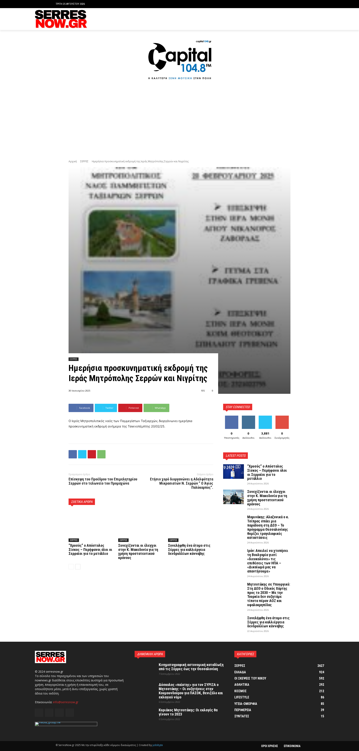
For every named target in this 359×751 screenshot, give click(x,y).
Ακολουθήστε (249, 417)
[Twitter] (315, 19)
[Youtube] (321, 19)
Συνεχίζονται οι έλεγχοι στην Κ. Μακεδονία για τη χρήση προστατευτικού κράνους (138, 551)
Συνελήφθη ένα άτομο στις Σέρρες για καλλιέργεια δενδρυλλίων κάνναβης (189, 549)
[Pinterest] (92, 454)
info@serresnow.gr (65, 702)
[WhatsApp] (101, 454)
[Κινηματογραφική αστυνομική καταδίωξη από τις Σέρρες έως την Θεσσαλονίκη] (145, 670)
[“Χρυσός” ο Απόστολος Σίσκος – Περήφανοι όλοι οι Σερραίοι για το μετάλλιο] (91, 526)
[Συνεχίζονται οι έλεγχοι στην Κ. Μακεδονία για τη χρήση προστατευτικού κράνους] (140, 526)
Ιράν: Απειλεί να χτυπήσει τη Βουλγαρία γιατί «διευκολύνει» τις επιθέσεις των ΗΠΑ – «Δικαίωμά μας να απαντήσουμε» (267, 560)
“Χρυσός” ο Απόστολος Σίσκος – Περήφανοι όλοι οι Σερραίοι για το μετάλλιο (90, 549)
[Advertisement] (179, 120)
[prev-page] (71, 566)
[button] (300, 4)
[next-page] (77, 566)
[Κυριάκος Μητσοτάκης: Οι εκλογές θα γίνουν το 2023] (145, 715)
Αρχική (73, 161)
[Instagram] (309, 19)
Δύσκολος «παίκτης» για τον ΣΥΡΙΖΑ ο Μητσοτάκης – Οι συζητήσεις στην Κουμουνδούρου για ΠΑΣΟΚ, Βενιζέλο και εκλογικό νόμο (191, 690)
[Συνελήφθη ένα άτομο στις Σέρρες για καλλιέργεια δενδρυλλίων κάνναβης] (190, 526)
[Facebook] (302, 19)
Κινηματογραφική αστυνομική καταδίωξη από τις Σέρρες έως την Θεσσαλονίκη (191, 666)
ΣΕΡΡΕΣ (84, 161)
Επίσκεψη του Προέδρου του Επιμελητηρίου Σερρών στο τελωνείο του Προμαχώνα (103, 481)
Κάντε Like (231, 417)
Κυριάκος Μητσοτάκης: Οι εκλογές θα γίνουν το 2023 (188, 712)
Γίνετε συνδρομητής (283, 419)
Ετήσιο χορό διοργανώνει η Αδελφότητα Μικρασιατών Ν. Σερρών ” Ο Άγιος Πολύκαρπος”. (181, 483)
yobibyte (157, 745)
